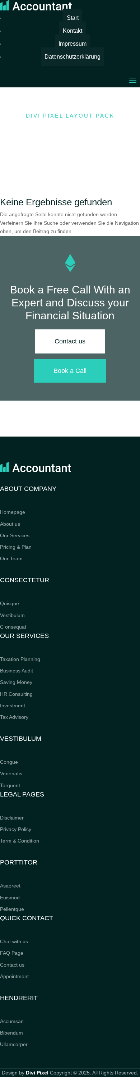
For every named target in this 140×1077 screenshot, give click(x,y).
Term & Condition (19, 841)
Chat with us (14, 941)
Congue (9, 762)
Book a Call (70, 370)
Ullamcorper (14, 1044)
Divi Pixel (37, 1073)
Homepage (12, 512)
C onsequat (13, 627)
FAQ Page (11, 953)
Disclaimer (12, 818)
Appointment (14, 976)
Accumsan (12, 1021)
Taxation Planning (20, 659)
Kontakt (72, 31)
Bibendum (11, 1033)
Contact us (70, 341)
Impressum (73, 44)
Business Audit (16, 671)
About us (10, 524)
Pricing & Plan (16, 547)
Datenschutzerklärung (73, 57)
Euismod (10, 897)
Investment (12, 705)
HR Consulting (16, 694)
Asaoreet (10, 886)
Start (73, 18)
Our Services (14, 535)
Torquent (10, 785)
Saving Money (16, 682)
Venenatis (11, 773)
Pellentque (12, 909)
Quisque (9, 603)
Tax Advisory (14, 717)
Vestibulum (12, 615)
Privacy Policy (15, 829)
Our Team (11, 558)
